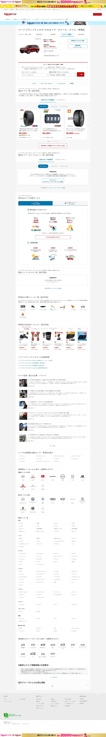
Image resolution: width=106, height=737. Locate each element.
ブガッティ (74, 604)
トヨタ (21, 523)
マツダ (21, 526)
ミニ (73, 543)
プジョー (39, 604)
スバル (56, 526)
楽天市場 (99, 9)
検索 (81, 74)
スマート (74, 538)
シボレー (74, 553)
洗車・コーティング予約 (70, 701)
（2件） (29, 135)
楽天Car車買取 (68, 699)
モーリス (21, 582)
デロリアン (39, 559)
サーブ (21, 611)
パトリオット (75, 458)
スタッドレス (54, 106)
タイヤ (34, 83)
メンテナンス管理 (40, 703)
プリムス (74, 559)
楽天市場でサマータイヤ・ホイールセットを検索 (53, 187)
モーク (21, 585)
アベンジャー (22, 456)
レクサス (56, 531)
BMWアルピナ (57, 538)
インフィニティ (40, 564)
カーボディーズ (76, 576)
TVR (20, 571)
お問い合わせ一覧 (15, 723)
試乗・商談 (38, 699)
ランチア (39, 594)
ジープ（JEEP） (35, 19)
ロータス (56, 574)
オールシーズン (64, 106)
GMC (73, 561)
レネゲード (57, 461)
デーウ (38, 618)
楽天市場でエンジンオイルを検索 (53, 288)
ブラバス (56, 543)
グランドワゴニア (76, 456)
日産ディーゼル (58, 528)
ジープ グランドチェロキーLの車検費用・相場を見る (31, 365)
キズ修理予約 (53, 701)
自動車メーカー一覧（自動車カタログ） (22, 19)
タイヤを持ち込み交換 (36, 203)
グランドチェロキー (59, 456)
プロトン (39, 628)
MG (55, 582)
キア (55, 618)
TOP (5, 699)
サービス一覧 (6, 723)
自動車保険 (67, 705)
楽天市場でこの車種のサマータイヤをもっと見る (53, 145)
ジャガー (56, 571)
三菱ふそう (22, 531)
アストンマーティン (42, 571)
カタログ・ (25, 34)
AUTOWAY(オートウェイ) (25, 137)
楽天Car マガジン (40, 705)
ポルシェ (74, 541)
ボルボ (38, 611)
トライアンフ (40, 582)
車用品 (71, 83)
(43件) (48, 349)
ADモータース (22, 621)
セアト (38, 631)
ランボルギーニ (58, 594)
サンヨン (74, 618)
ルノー (56, 604)
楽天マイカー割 (39, 708)
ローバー (74, 574)
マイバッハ (39, 543)
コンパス (39, 458)
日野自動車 (74, 528)
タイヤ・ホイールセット (47, 83)
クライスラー (40, 553)
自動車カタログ (54, 705)
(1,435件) (25, 349)
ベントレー (22, 574)
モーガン (21, 579)
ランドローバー (40, 574)
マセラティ (22, 594)
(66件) (36, 349)
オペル (38, 541)
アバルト (21, 597)
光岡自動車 (39, 528)
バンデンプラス (40, 579)
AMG (20, 538)
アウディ (21, 541)
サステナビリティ (25, 723)
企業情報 (81, 698)
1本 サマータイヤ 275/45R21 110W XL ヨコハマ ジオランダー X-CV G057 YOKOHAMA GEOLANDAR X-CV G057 (75, 130)
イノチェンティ (40, 597)
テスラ (21, 561)
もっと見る (52, 445)
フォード (39, 556)
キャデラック (22, 553)
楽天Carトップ (9, 19)
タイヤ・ (67, 34)
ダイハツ (21, 528)
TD (55, 628)
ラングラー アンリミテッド (43, 461)
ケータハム (57, 576)
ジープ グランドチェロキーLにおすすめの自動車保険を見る (32, 368)
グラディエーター (41, 456)
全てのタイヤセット (61, 159)
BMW (38, 538)
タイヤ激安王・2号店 (48, 137)
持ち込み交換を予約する (53, 237)
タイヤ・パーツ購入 (55, 703)
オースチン (74, 579)
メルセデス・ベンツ (24, 543)
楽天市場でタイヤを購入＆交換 (71, 203)
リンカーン (22, 559)
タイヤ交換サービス (69, 703)
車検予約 (38, 701)
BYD (20, 628)
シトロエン (22, 604)
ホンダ (56, 523)
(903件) (60, 349)
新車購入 (52, 699)
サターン (56, 553)
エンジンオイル (61, 83)
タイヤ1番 (70, 137)
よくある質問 (22, 699)
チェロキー (57, 458)
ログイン (98, 14)
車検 (53, 34)
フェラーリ (74, 592)
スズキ (73, 526)
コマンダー (22, 458)
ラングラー (22, 461)
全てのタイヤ (61, 99)
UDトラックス (40, 531)
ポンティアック (58, 556)
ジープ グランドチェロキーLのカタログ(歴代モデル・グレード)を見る (35, 360)
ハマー (21, 564)
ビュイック (22, 556)
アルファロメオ (23, 592)
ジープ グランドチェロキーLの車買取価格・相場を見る (31, 363)
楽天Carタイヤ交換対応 (48, 99)
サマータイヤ (43, 106)
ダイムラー (74, 571)
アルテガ (21, 546)
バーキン (21, 631)
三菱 (73, 523)
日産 (38, 523)
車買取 (39, 34)
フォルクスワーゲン (59, 541)
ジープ (38, 561)
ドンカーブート (76, 628)
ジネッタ (39, 576)
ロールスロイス (23, 576)
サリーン (56, 559)
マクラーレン (57, 579)
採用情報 (81, 703)
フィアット (57, 592)
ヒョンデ (21, 618)
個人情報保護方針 (83, 701)
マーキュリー (75, 556)
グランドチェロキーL (45, 19)
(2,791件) (83, 349)
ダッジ (56, 561)
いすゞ (38, 526)
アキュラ (74, 531)
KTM (55, 631)
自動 (81, 34)
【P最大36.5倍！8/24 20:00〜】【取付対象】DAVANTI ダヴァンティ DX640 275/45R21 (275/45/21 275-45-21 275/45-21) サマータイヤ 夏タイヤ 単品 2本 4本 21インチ (28, 130)
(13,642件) (72, 349)
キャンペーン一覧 (7, 701)
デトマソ (74, 594)
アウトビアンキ (40, 592)
